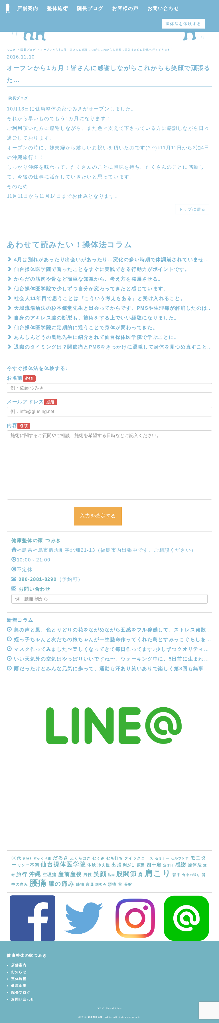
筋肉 (111, 875)
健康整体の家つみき (27, 955)
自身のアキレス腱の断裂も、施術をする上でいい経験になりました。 (96, 318)
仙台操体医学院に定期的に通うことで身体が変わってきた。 (86, 327)
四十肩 (154, 864)
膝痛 (80, 885)
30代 (16, 858)
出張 (116, 864)
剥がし (129, 865)
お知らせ (19, 972)
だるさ (61, 858)
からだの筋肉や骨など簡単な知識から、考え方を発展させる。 (88, 279)
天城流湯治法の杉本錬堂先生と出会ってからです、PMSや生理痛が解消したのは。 (113, 308)
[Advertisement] (109, 807)
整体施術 (57, 8)
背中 (177, 875)
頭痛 (112, 884)
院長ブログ (90, 8)
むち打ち (114, 858)
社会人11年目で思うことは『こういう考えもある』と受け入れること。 (99, 298)
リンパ (23, 865)
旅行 (21, 874)
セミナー (162, 858)
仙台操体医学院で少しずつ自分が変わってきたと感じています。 (91, 288)
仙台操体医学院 (63, 864)
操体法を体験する (183, 23)
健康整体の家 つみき (36, 540)
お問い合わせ (163, 8)
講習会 (101, 884)
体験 (91, 865)
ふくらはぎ (80, 858)
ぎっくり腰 (42, 858)
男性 (87, 874)
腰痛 (38, 882)
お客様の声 (125, 8)
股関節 (126, 873)
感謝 (180, 864)
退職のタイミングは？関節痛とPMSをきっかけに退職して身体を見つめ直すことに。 (116, 347)
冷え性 (104, 865)
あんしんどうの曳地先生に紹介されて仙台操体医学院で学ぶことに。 (96, 337)
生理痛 (50, 874)
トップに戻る (192, 209)
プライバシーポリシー (109, 1008)
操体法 (195, 864)
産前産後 (70, 874)
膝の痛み (61, 883)
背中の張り (191, 875)
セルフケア (180, 858)
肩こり (158, 873)
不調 (34, 865)
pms (27, 858)
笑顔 (100, 874)
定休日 (168, 865)
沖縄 (35, 874)
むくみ (98, 858)
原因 (141, 865)
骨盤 (128, 885)
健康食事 (19, 986)
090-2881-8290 (37, 579)
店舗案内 (27, 8)
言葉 (90, 885)
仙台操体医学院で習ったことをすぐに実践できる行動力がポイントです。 (102, 269)
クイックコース (139, 858)
